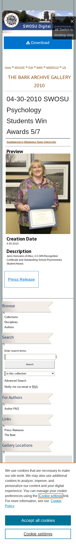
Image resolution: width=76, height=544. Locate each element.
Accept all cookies (38, 520)
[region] (38, 503)
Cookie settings (50, 496)
